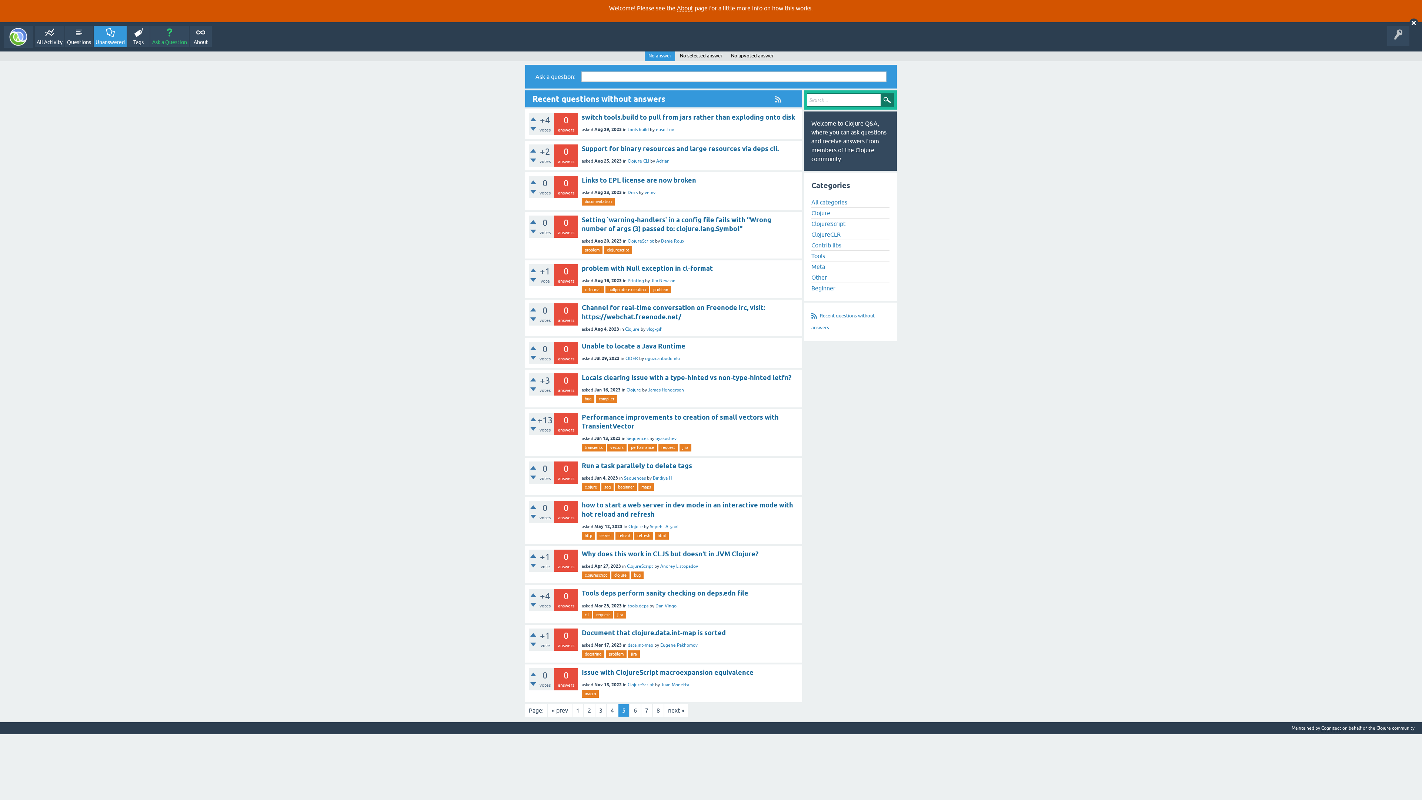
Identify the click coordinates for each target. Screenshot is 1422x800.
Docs (633, 192)
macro (590, 693)
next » (676, 710)
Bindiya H (662, 478)
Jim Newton (663, 280)
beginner (626, 487)
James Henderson (666, 390)
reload (624, 535)
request (668, 447)
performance (642, 447)
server (605, 535)
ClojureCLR (826, 234)
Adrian (663, 161)
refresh (643, 535)
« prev (560, 710)
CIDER (631, 358)
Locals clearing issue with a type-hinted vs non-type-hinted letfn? (686, 377)
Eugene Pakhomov (679, 645)
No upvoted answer (752, 56)
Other (819, 277)
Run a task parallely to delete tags (637, 466)
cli (587, 615)
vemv (650, 192)
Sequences (637, 438)
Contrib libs (826, 245)
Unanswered (110, 42)
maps (646, 487)
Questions (79, 42)
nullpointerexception (627, 289)
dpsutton (665, 129)
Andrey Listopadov (679, 566)
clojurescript (618, 250)
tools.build (638, 129)
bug (588, 399)
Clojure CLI (638, 161)
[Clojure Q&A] (18, 37)
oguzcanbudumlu (662, 358)
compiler (606, 399)
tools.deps (638, 606)
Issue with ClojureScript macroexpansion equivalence (668, 672)
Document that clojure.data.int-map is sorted (654, 633)
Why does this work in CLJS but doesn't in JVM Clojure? (670, 554)
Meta (818, 266)
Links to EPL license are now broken (639, 180)
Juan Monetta (675, 684)
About (685, 8)
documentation (598, 201)
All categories (829, 202)
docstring (593, 654)
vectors (617, 447)
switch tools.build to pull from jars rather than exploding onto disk (688, 117)
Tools (818, 256)
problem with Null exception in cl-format (647, 268)
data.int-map (640, 645)
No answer (659, 56)
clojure (591, 487)
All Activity (50, 42)
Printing (636, 280)
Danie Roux (672, 241)
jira (685, 447)
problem (592, 250)
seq (607, 487)
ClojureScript (641, 241)
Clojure (632, 329)
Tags (138, 42)
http (588, 535)
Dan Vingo (666, 606)
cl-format (593, 289)
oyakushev (666, 438)
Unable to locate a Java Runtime (633, 346)
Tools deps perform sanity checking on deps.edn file (665, 593)
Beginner (823, 288)
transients (594, 447)
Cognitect (1331, 728)
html (662, 535)
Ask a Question (169, 42)
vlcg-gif (654, 329)
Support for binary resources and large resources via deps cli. (680, 149)
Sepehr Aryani (664, 526)
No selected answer (701, 56)
